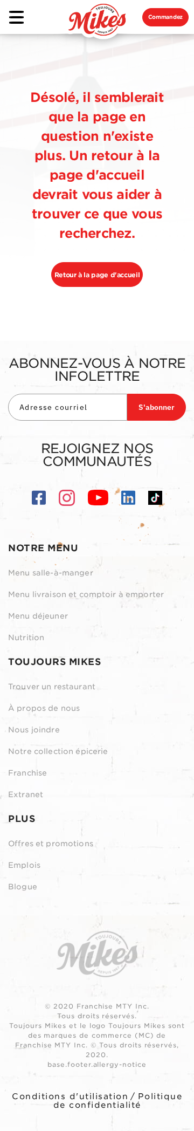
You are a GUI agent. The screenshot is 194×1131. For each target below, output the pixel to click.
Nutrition (26, 637)
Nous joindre (34, 730)
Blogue (22, 886)
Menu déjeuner (38, 616)
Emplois (24, 865)
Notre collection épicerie (58, 751)
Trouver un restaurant (51, 686)
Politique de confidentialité (118, 1101)
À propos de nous (44, 708)
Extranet (25, 794)
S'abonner (156, 407)
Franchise (27, 773)
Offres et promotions (50, 843)
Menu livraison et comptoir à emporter (86, 594)
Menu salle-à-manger (50, 573)
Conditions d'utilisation (70, 1096)
